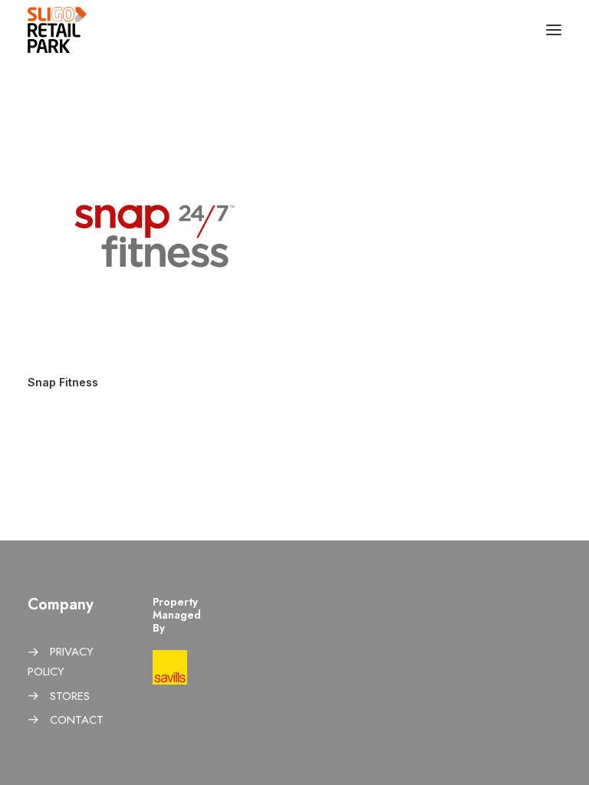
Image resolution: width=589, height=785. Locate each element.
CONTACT (77, 719)
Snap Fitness (63, 382)
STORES (70, 696)
